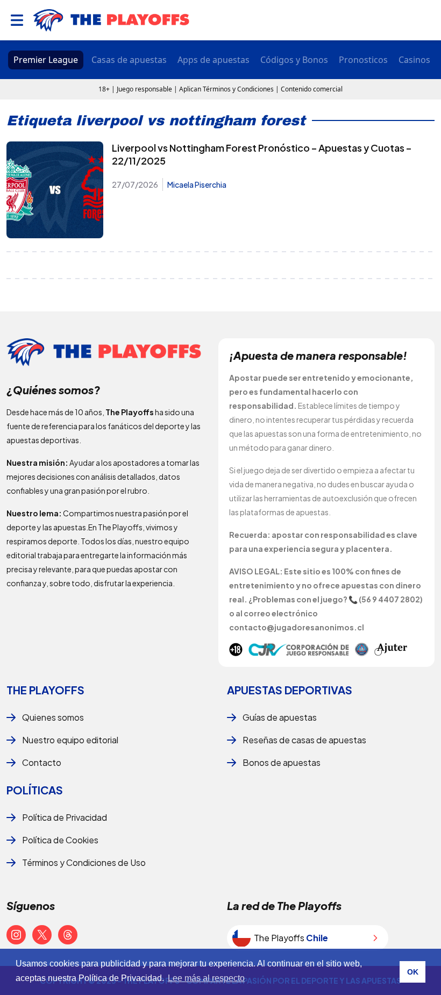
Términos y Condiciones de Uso (84, 862)
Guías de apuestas (280, 717)
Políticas (34, 790)
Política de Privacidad (64, 817)
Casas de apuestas (129, 60)
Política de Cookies (60, 839)
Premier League (45, 60)
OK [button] (412, 972)
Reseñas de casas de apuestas (304, 739)
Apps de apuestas (213, 60)
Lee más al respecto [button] (206, 978)
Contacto (41, 762)
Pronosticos (363, 60)
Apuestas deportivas (289, 689)
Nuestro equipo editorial (70, 739)
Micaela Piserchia (196, 184)
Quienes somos (53, 717)
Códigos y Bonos (294, 60)
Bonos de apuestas (282, 762)
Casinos (414, 60)
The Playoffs (45, 689)
